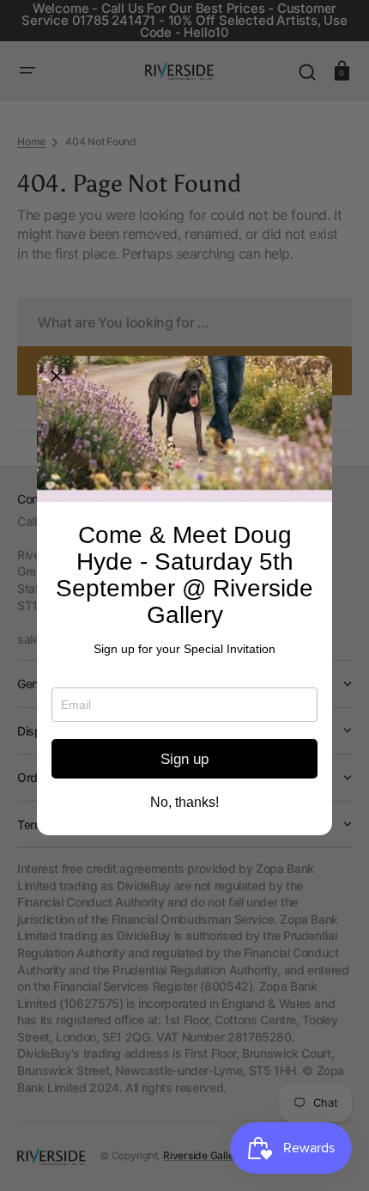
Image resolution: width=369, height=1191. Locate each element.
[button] (57, 375)
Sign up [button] (184, 759)
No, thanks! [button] (184, 802)
